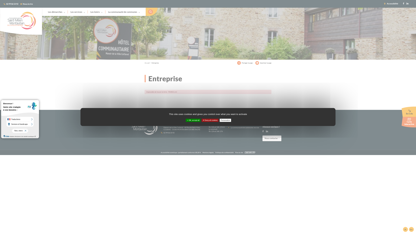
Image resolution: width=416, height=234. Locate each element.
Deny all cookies (210, 120)
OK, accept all (193, 120)
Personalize (225, 120)
